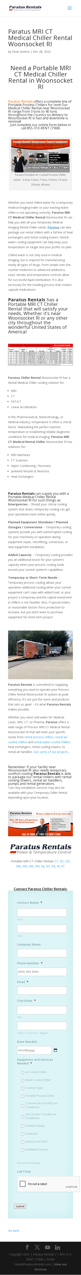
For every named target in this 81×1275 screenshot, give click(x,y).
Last (19, 935)
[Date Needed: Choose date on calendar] (55, 1050)
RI (58, 866)
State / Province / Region (33, 1032)
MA (18, 866)
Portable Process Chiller (40, 1096)
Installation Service (37, 1149)
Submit (20, 1206)
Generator (32, 1133)
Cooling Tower (34, 1088)
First (20, 919)
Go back (13, 1231)
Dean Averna (20, 52)
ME (31, 866)
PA (53, 866)
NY (48, 866)
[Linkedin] (57, 1247)
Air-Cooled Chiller (36, 1072)
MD (24, 866)
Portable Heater (35, 1126)
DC (62, 861)
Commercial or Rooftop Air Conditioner (42, 1105)
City (19, 1017)
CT (56, 861)
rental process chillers (39, 737)
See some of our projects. (51, 752)
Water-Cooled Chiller (38, 1080)
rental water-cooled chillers (52, 742)
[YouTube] (47, 1247)
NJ (42, 866)
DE (68, 861)
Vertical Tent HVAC (37, 1141)
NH (37, 866)
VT (63, 866)
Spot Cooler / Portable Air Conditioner (41, 1116)
